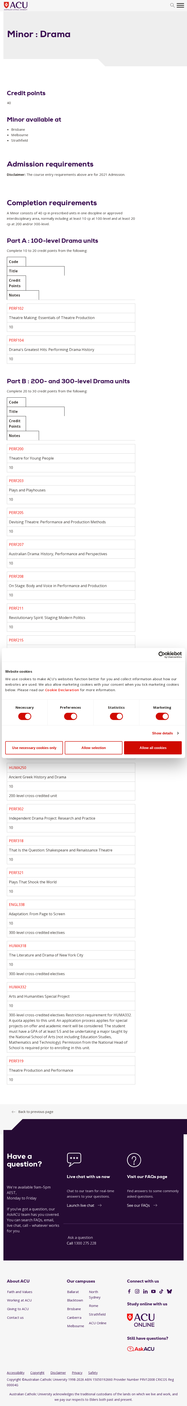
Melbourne (75, 1326)
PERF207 (16, 544)
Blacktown (75, 1300)
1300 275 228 (85, 1243)
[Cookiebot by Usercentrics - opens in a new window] (162, 655)
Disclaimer (58, 1372)
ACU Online (97, 1323)
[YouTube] (153, 1292)
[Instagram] (137, 1292)
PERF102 (16, 308)
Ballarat (73, 1291)
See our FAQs (138, 1205)
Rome (93, 1305)
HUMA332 (17, 986)
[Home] (22, 10)
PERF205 (16, 512)
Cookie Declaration (62, 689)
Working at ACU (19, 1300)
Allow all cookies (153, 747)
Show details (162, 733)
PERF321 (16, 872)
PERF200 (16, 448)
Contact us (15, 1317)
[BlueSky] (169, 1292)
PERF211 (16, 608)
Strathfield (97, 1314)
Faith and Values (19, 1291)
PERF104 (16, 340)
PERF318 (16, 840)
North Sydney (95, 1294)
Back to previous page (35, 1111)
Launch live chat (80, 1205)
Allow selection (93, 747)
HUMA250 (17, 767)
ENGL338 (17, 904)
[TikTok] (161, 1292)
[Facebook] (129, 1292)
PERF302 (16, 808)
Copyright (37, 1372)
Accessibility (15, 1372)
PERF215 (16, 640)
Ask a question (80, 1237)
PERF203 (16, 480)
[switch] (70, 716)
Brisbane (74, 1308)
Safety (93, 1372)
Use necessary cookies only (34, 747)
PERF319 (16, 1060)
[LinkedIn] (145, 1292)
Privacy (77, 1372)
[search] (172, 5)
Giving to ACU (18, 1308)
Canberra (74, 1317)
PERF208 (16, 576)
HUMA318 (17, 945)
